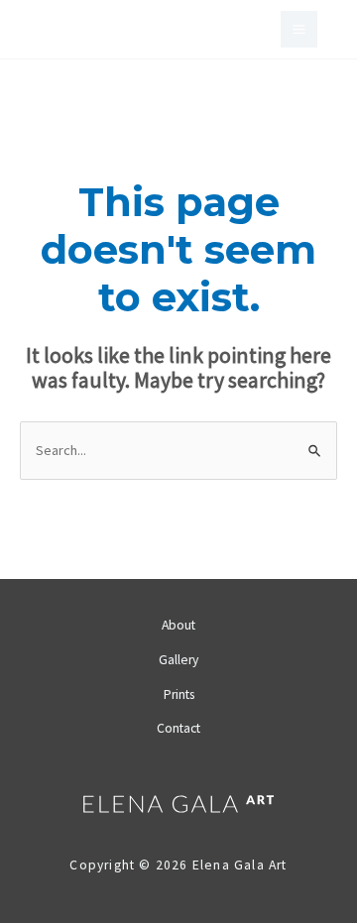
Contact (178, 728)
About (178, 625)
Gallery (178, 659)
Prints (179, 694)
